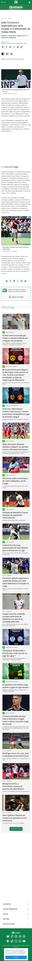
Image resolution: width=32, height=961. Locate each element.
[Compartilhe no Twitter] (3, 47)
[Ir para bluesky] (8, 936)
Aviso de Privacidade (19, 953)
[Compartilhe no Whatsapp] (14, 47)
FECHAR (16, 957)
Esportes (7, 904)
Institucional (9, 924)
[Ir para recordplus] (8, 941)
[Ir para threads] (24, 936)
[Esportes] (16, 7)
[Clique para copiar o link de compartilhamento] (21, 47)
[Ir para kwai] (20, 936)
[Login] (29, 2)
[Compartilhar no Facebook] (7, 47)
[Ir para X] (16, 941)
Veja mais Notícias (16, 829)
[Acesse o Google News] (18, 47)
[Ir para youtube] (24, 941)
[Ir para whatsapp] (20, 941)
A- (11, 54)
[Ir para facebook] (12, 936)
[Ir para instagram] (16, 936)
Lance (9, 18)
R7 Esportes (3, 18)
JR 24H (5, 914)
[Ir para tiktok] (12, 941)
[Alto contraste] (2, 53)
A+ (7, 54)
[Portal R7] (16, 2)
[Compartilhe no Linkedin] (10, 47)
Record (6, 919)
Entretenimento (10, 909)
